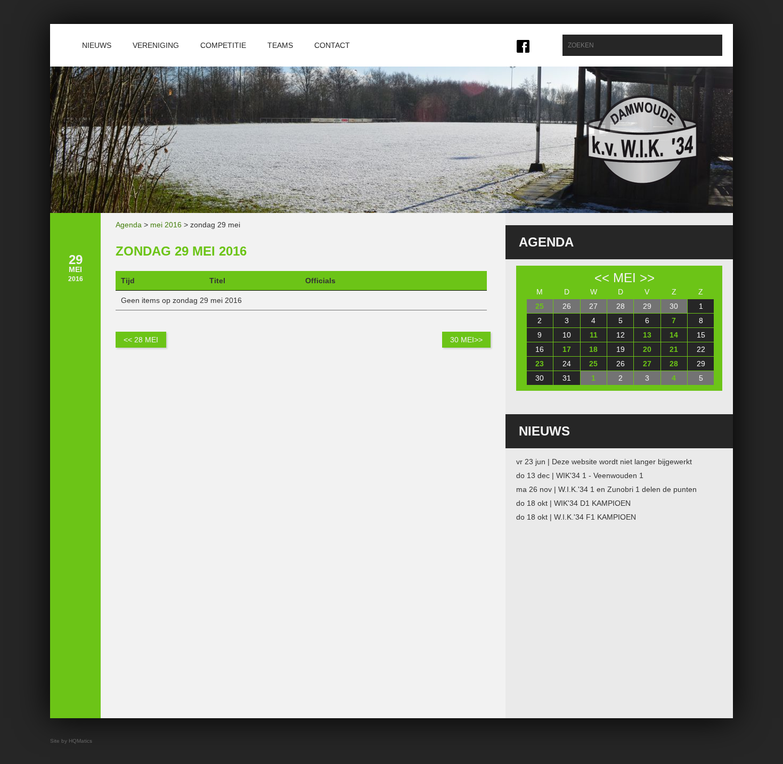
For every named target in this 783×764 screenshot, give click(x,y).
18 (593, 349)
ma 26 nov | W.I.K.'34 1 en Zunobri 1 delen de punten (606, 489)
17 (566, 349)
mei (624, 277)
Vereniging (156, 45)
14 (674, 335)
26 (566, 306)
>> (647, 277)
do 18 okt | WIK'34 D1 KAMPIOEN (573, 503)
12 (620, 335)
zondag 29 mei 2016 (181, 251)
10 (566, 335)
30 (674, 306)
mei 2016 (166, 224)
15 (701, 335)
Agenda (129, 224)
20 (647, 349)
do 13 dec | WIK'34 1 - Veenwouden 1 (579, 475)
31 (566, 378)
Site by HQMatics (71, 741)
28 (620, 306)
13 (647, 335)
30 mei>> (466, 339)
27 (593, 306)
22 (701, 349)
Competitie (223, 45)
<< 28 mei (141, 339)
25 (539, 306)
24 (566, 363)
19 (620, 349)
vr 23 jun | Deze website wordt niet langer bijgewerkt (604, 461)
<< (601, 277)
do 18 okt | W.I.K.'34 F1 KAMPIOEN (576, 517)
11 (594, 335)
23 (539, 363)
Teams (280, 45)
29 (647, 306)
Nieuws (96, 45)
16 (539, 349)
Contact (332, 45)
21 (674, 349)
